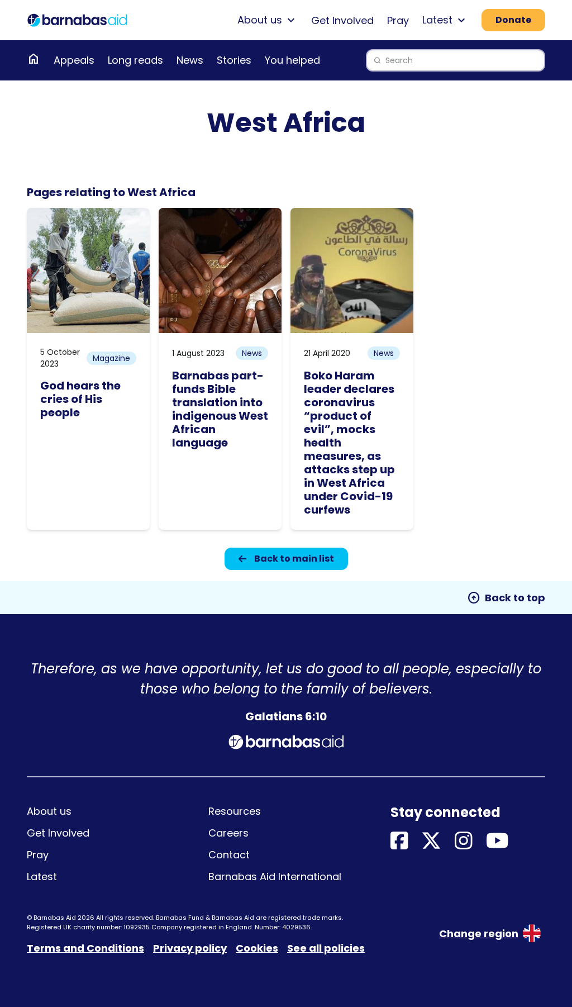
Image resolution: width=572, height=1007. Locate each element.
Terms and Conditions (85, 948)
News (190, 60)
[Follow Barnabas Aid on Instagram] (464, 841)
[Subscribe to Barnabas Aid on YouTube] (497, 841)
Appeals (74, 60)
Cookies (257, 948)
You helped (292, 60)
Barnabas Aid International (274, 877)
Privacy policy (190, 948)
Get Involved (342, 20)
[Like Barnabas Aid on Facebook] (399, 841)
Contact (229, 855)
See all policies (326, 948)
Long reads (135, 60)
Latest (42, 877)
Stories (234, 60)
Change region (478, 933)
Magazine (111, 358)
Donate (513, 19)
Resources (234, 811)
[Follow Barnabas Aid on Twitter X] (431, 841)
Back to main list (294, 558)
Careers (228, 833)
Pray (398, 20)
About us (49, 811)
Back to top (506, 598)
